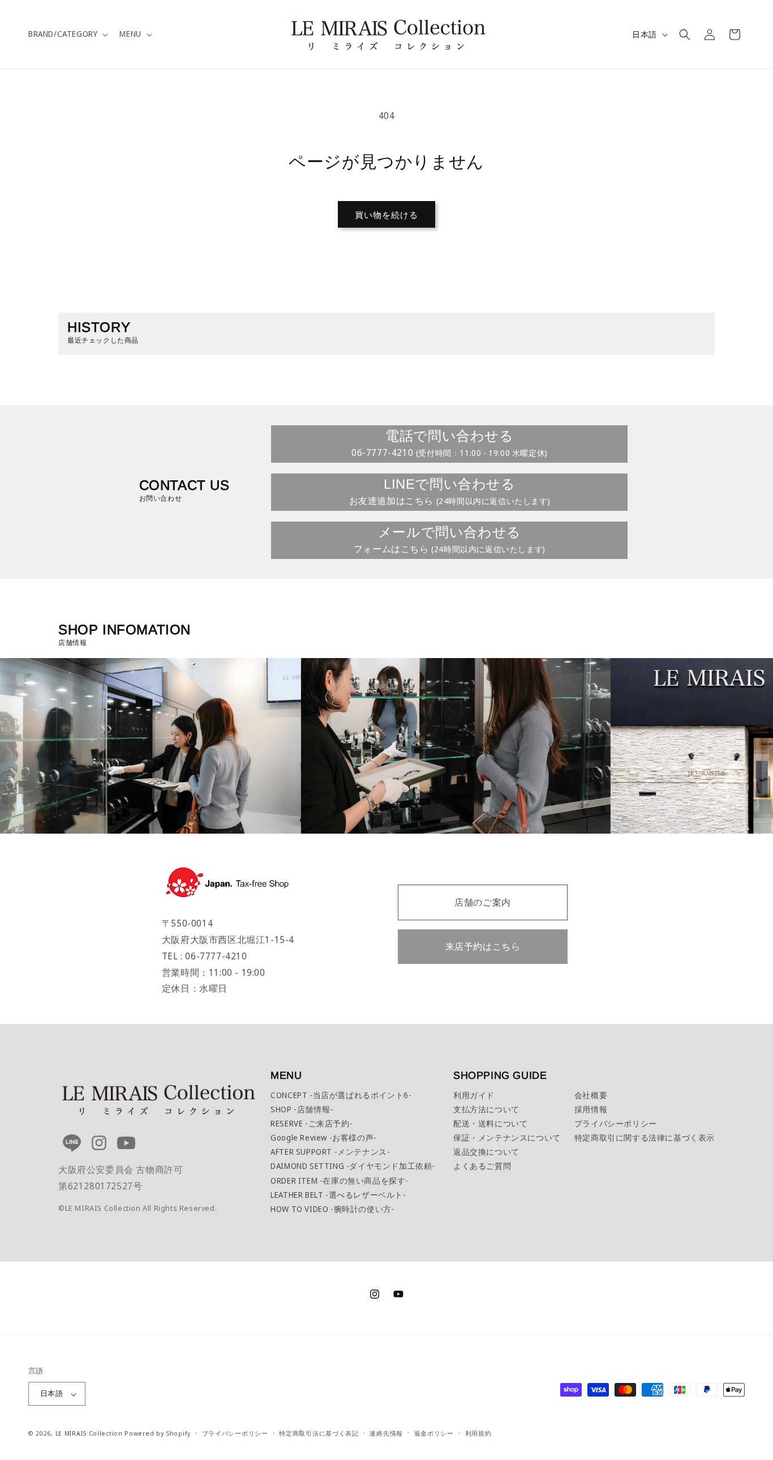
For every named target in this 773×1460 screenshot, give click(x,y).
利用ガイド (474, 1095)
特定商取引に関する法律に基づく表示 (644, 1137)
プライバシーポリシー (615, 1123)
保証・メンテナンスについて (507, 1137)
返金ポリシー (434, 1433)
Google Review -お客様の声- (323, 1137)
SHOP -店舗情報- (301, 1109)
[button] (67, 34)
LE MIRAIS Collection (89, 1433)
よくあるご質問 (482, 1165)
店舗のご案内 (482, 902)
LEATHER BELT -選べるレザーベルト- (338, 1194)
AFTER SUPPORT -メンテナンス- (330, 1151)
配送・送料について (490, 1123)
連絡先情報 (386, 1433)
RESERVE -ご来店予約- (311, 1123)
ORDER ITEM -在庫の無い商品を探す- (339, 1180)
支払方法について (486, 1109)
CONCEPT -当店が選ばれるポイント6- (340, 1095)
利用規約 (478, 1433)
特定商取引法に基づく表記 (318, 1433)
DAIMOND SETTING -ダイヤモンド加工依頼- (352, 1165)
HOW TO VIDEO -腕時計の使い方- (332, 1208)
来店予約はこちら (483, 946)
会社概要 (590, 1095)
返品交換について (486, 1151)
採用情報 (590, 1109)
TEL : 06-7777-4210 (204, 956)
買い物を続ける (386, 214)
